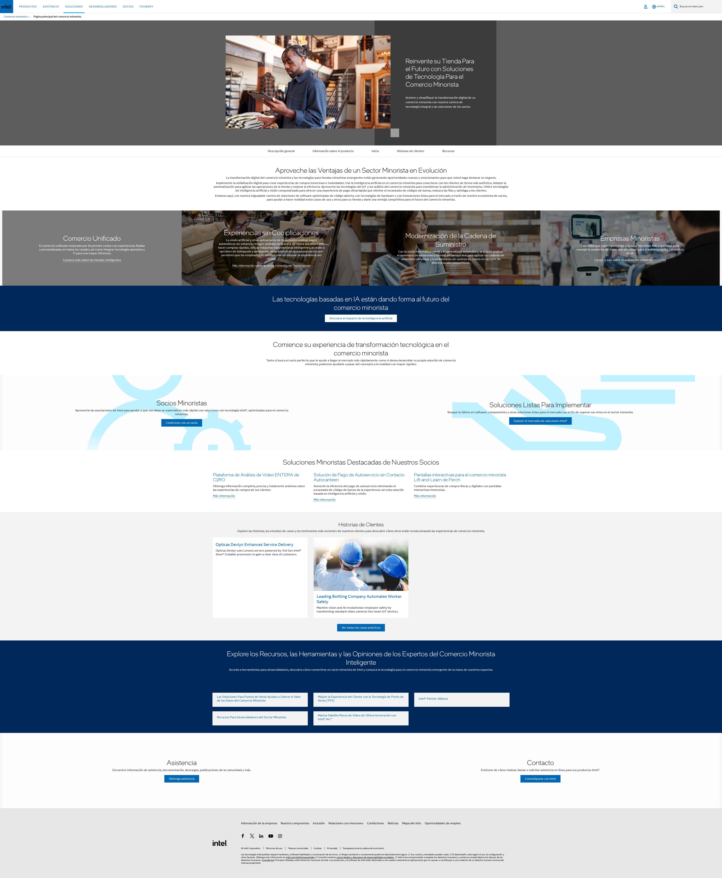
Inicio (375, 151)
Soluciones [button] (74, 6)
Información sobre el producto (333, 151)
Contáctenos (375, 823)
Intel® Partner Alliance (433, 699)
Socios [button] (128, 6)
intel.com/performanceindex (300, 857)
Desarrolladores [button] (103, 6)
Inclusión (319, 823)
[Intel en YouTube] (271, 836)
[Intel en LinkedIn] (261, 836)
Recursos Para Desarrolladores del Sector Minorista (251, 717)
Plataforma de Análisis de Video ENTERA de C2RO (256, 477)
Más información (224, 496)
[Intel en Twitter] (252, 836)
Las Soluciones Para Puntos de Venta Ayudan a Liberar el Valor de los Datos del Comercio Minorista (259, 698)
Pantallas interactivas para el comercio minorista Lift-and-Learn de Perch (460, 477)
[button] (361, 481)
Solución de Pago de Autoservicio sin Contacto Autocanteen (359, 477)
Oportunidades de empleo (443, 823)
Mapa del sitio (411, 823)
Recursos (448, 151)
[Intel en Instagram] (280, 836)
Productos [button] (28, 6)
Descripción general (281, 151)
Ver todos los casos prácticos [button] (361, 628)
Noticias (393, 823)
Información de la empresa (259, 823)
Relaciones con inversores (345, 823)
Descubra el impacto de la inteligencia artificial (360, 318)
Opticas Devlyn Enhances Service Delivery (254, 544)
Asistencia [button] (51, 6)
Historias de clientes (410, 151)
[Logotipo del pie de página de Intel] (220, 843)
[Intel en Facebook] (243, 836)
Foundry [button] (146, 6)
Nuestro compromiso (295, 823)
